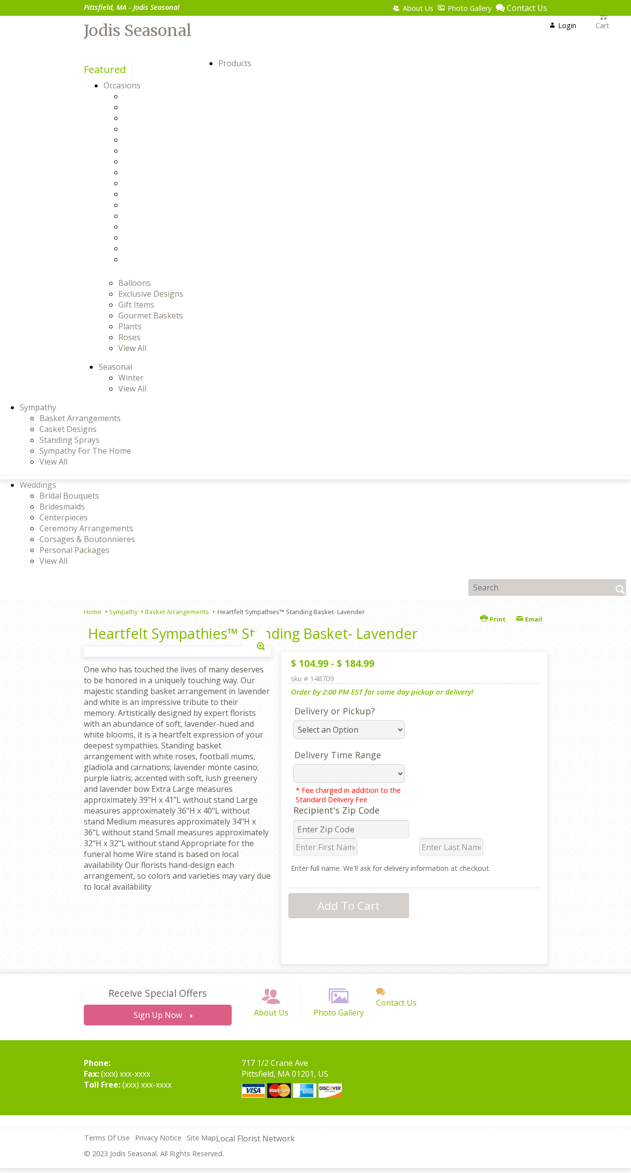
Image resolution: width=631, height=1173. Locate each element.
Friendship (159, 183)
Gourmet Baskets (150, 315)
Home (93, 611)
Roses (129, 337)
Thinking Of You (170, 248)
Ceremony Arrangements (86, 528)
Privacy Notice (158, 1137)
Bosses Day (161, 128)
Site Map (201, 1137)
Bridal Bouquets (69, 495)
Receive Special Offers (157, 993)
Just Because (164, 215)
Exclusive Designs (150, 293)
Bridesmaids (62, 506)
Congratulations (170, 150)
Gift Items (136, 304)
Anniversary (162, 96)
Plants (129, 326)
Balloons (134, 282)
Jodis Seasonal (138, 30)
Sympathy (123, 611)
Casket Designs (68, 429)
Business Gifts (166, 139)
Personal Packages (74, 550)
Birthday (156, 118)
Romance (157, 226)
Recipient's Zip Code (336, 810)
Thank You (160, 237)
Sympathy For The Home (85, 450)
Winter (130, 377)
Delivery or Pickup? (334, 711)
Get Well (155, 194)
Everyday (157, 161)
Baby (149, 107)
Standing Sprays (69, 439)
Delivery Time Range (337, 755)
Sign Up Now (158, 1015)
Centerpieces (63, 517)
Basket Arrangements (80, 418)
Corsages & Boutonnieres (87, 539)
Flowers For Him (170, 172)
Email (533, 619)
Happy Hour (163, 204)
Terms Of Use (107, 1137)
